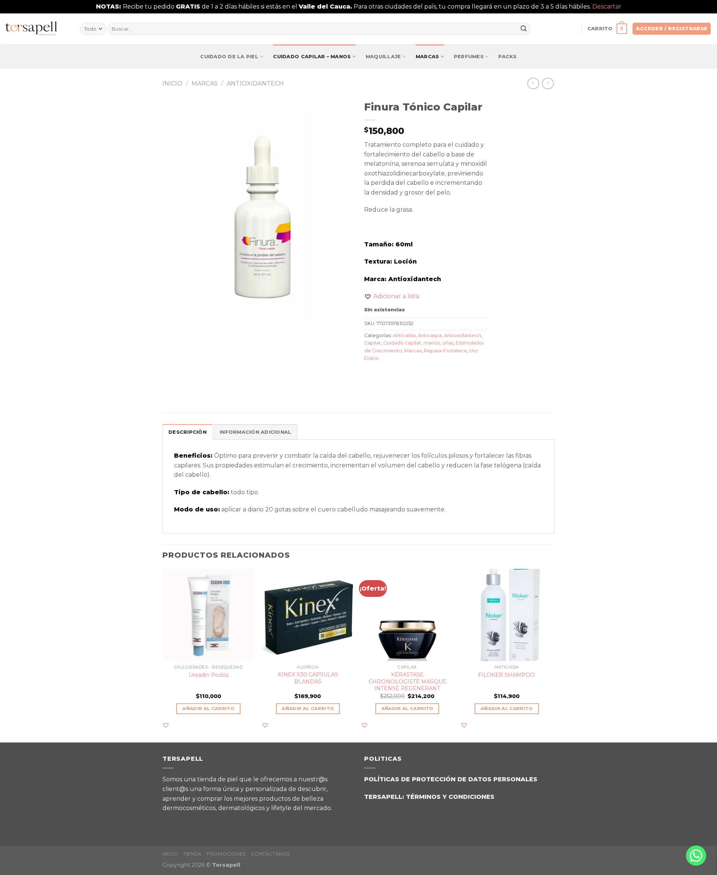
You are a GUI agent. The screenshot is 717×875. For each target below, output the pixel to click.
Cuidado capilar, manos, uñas (418, 343)
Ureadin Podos (209, 675)
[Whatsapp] (696, 856)
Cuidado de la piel (229, 56)
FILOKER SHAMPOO (506, 675)
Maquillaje (383, 56)
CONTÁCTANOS (270, 854)
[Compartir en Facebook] (371, 375)
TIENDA (192, 854)
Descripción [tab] (187, 432)
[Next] (552, 655)
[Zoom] (172, 325)
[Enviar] (523, 28)
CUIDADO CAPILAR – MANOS (312, 56)
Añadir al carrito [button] (208, 708)
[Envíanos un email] (209, 821)
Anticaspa (430, 335)
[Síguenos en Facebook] (171, 821)
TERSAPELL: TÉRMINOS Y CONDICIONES (429, 796)
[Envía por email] (398, 375)
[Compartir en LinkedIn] (425, 375)
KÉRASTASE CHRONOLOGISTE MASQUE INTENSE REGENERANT (407, 681)
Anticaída (404, 335)
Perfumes (469, 56)
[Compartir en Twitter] (384, 375)
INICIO (170, 854)
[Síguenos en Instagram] (190, 821)
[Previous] (162, 655)
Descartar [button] (606, 6)
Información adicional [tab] (255, 432)
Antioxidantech (255, 83)
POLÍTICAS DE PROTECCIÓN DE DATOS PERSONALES (450, 779)
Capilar (372, 343)
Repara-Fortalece (445, 351)
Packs (507, 56)
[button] (391, 296)
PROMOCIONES (226, 854)
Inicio (172, 83)
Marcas (427, 56)
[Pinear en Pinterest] (411, 375)
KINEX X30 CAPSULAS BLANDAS (308, 678)
